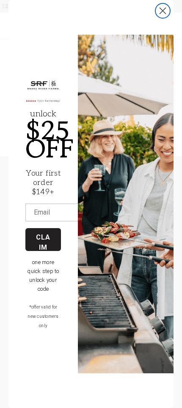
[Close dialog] (162, 10)
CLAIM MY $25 (43, 242)
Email (42, 212)
